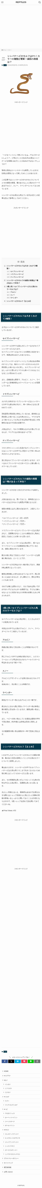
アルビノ (13, 292)
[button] (5, 1061)
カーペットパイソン (11, 1117)
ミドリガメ (8, 1088)
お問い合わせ (8, 1172)
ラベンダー (14, 298)
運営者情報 (7, 1167)
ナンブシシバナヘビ (17, 277)
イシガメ (8, 1084)
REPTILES (21, 2)
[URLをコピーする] (37, 1061)
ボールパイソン (10, 1125)
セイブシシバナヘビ (17, 271)
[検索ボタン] (39, 2)
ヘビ (5, 65)
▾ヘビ (6, 1109)
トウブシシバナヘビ (17, 274)
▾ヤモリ (6, 1130)
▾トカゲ (6, 1097)
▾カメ (6, 1080)
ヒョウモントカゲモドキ (12, 1138)
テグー (7, 1101)
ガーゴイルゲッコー (11, 1150)
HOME (6, 1071)
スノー (12, 295)
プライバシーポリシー (11, 1158)
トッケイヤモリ (10, 1146)
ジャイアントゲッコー (12, 1142)
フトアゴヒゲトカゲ (11, 1105)
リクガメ (8, 1092)
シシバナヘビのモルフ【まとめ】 (19, 301)
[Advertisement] (21, 26)
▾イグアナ (7, 1075)
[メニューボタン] (2, 2)
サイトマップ (8, 1163)
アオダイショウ (10, 1113)
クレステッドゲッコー (12, 1134)
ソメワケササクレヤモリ (12, 1154)
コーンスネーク (10, 1121)
